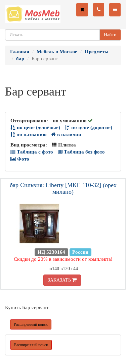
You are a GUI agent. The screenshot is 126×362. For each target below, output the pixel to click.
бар (20, 58)
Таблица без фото (83, 152)
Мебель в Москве (57, 51)
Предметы (97, 51)
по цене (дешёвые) (37, 127)
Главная (19, 51)
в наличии (68, 134)
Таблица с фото (34, 152)
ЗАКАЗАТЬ (60, 280)
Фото (22, 159)
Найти (110, 34)
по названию (30, 134)
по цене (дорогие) (91, 127)
